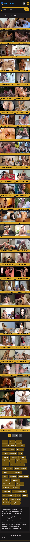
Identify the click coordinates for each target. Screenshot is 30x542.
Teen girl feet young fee (19, 491)
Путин (4, 468)
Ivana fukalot (6, 491)
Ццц (20, 453)
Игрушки (20, 449)
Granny (19, 442)
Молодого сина (23, 476)
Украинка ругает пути (17, 465)
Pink (11, 468)
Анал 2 (5, 442)
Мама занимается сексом (10, 445)
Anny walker (16, 487)
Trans (22, 445)
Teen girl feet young (8, 495)
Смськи (12, 442)
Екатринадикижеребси (9, 453)
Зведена (5, 465)
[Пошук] (26, 9)
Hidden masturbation (8, 484)
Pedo (24, 461)
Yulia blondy (6, 503)
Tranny (4, 449)
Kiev (12, 461)
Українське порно (15, 535)
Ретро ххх (20, 484)
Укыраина (14, 457)
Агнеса (5, 499)
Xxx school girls (7, 472)
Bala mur (22, 457)
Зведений (17, 472)
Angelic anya (16, 503)
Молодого (6, 480)
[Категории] (28, 3)
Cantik (18, 495)
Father (25, 495)
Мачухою (13, 476)
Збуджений (15, 480)
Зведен (5, 476)
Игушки (12, 449)
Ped (18, 461)
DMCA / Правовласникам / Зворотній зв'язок (15, 538)
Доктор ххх (6, 487)
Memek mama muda (20, 468)
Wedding (5, 457)
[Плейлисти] (24, 3)
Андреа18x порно (15, 499)
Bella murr (5, 461)
